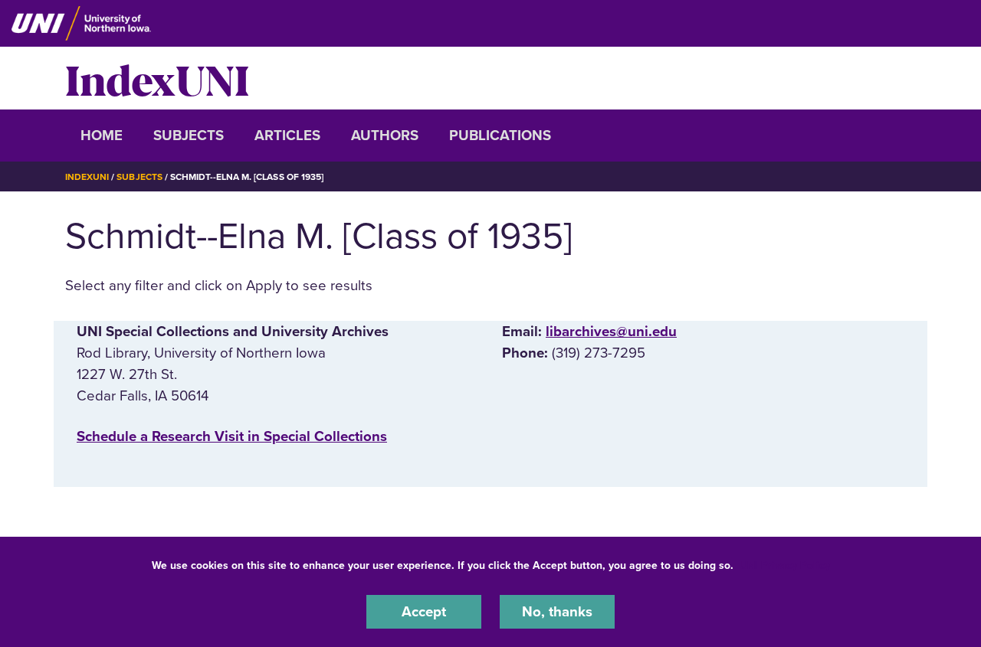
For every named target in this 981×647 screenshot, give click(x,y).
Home (101, 135)
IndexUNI (157, 78)
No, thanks (557, 611)
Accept (424, 611)
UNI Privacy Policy (785, 565)
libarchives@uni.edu (611, 331)
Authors (384, 135)
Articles (287, 135)
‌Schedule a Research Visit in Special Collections (232, 436)
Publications (500, 135)
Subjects (188, 135)
